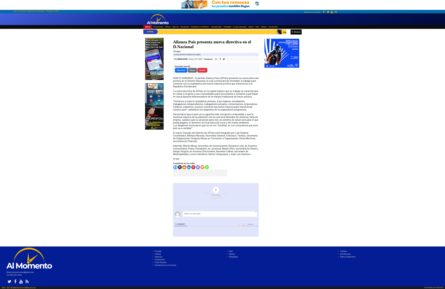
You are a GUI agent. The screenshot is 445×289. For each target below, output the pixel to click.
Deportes (175, 27)
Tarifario (264, 27)
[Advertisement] (200, 172)
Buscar (297, 32)
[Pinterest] (193, 167)
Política (167, 27)
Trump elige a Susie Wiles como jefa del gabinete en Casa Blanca (271, 32)
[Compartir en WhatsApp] (215, 59)
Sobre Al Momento (348, 257)
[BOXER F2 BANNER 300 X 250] (281, 53)
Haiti (231, 251)
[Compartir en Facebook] (219, 59)
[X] (180, 167)
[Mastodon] (198, 167)
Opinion (232, 254)
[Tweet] (223, 59)
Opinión (250, 27)
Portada (158, 251)
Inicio (147, 27)
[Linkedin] (189, 167)
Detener (202, 70)
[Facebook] (175, 167)
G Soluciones (439, 287)
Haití (257, 27)
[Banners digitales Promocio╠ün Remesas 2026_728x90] (222, 4)
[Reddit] (184, 167)
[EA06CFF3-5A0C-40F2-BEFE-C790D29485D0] (154, 106)
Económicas (185, 27)
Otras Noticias (158, 27)
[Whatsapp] (207, 167)
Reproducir (181, 70)
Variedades (227, 27)
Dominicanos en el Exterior (200, 27)
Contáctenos (273, 27)
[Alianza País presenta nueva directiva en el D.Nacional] (177, 51)
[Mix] (202, 167)
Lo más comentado (239, 27)
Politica (158, 254)
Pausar (192, 70)
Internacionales (216, 27)
